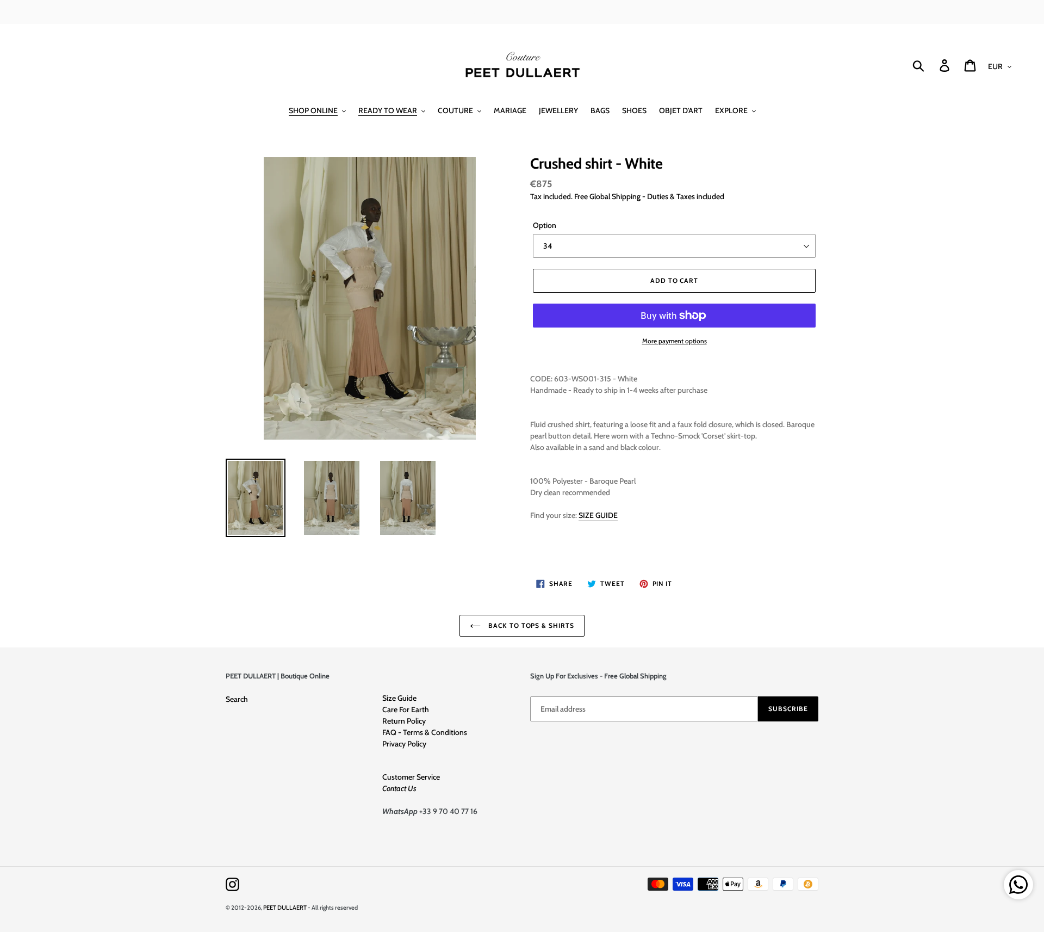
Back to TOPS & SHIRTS (530, 625)
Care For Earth (405, 709)
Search (237, 699)
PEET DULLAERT (285, 907)
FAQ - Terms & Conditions (424, 732)
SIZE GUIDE (598, 515)
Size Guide (399, 698)
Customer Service (411, 777)
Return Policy (404, 721)
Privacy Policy (404, 744)
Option (544, 225)
